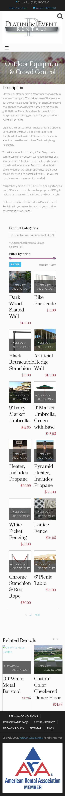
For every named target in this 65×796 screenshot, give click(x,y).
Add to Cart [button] (21, 288)
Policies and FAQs (15, 722)
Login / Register (18, 7)
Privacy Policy (13, 728)
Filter (15, 264)
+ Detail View (18, 284)
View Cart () (45, 7)
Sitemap (36, 728)
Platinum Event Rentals (31, 737)
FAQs (50, 728)
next (37, 614)
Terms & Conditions (23, 716)
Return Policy (44, 722)
